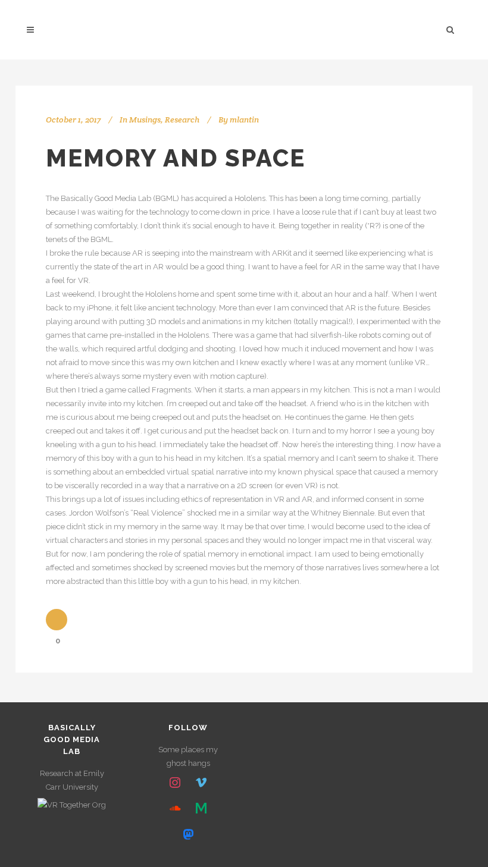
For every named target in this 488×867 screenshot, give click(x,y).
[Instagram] (175, 783)
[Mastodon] (188, 835)
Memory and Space (175, 158)
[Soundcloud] (175, 809)
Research (182, 119)
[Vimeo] (201, 783)
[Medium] (201, 809)
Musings (145, 119)
